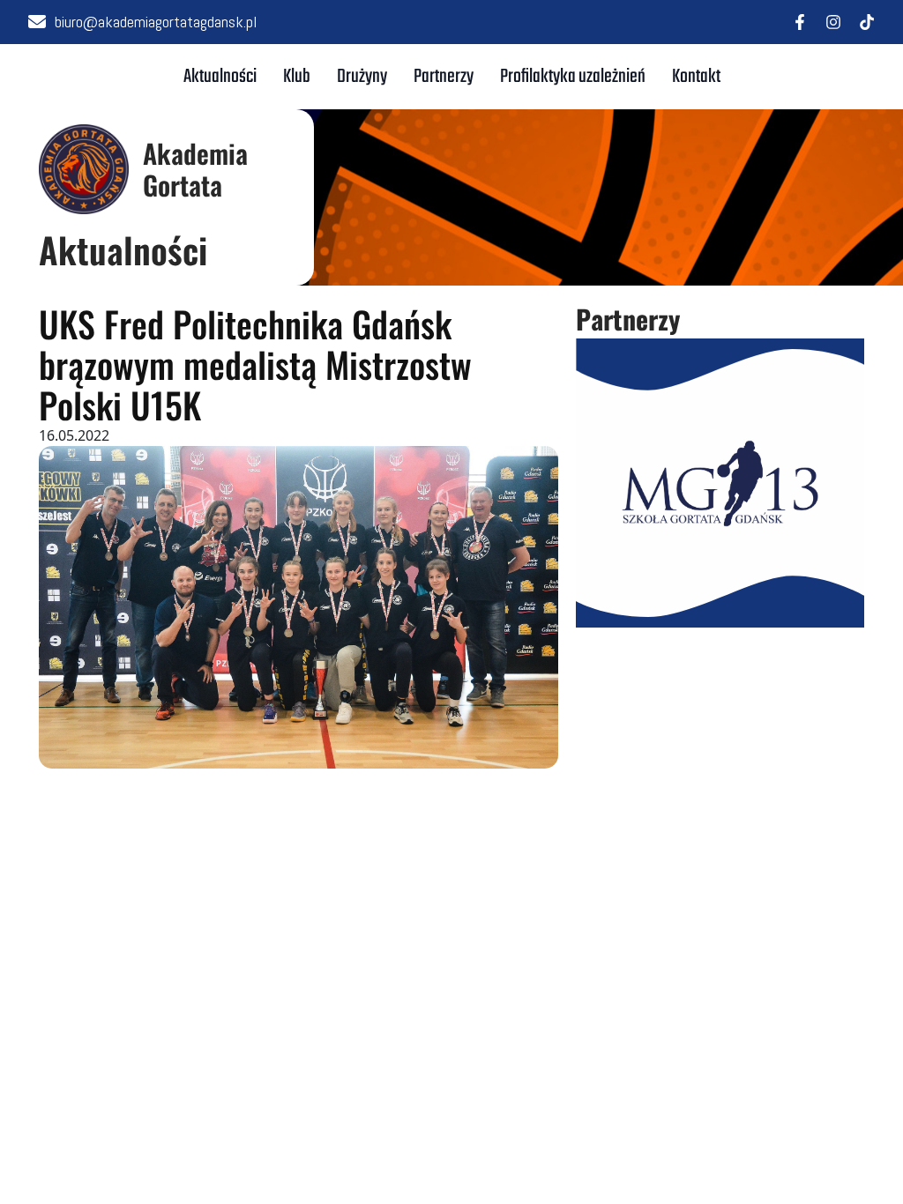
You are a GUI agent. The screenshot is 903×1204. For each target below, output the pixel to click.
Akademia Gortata (195, 168)
